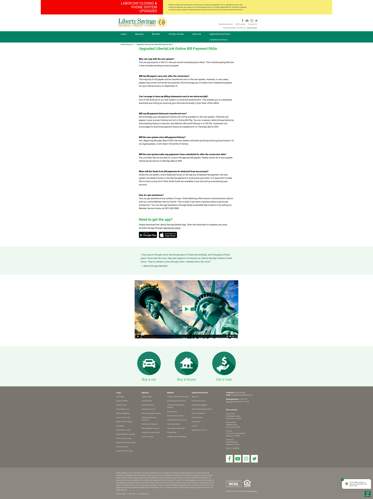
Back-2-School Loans (123, 438)
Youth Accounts (147, 437)
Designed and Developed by (241, 491)
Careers (194, 426)
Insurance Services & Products (178, 397)
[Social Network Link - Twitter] (256, 20)
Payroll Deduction (148, 405)
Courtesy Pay (172, 411)
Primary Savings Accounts (151, 413)
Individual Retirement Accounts (149, 418)
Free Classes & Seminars (176, 428)
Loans (123, 34)
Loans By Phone (122, 401)
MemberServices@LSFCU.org (241, 395)
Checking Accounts (149, 409)
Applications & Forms (220, 34)
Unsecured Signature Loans (126, 442)
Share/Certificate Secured (125, 434)
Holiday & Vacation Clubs (151, 432)
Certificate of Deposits (150, 424)
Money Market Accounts (151, 428)
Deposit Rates (147, 397)
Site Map (132, 494)
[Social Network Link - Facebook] (242, 20)
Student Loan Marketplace (176, 437)
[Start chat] (367, 494)
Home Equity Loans (123, 430)
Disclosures (196, 422)
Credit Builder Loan (122, 409)
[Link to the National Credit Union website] (234, 486)
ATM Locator (240, 24)
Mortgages (120, 426)
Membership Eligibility (199, 405)
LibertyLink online (171, 228)
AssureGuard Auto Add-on (176, 401)
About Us (196, 34)
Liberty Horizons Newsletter (202, 409)
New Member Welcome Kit (177, 420)
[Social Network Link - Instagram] (251, 20)
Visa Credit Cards (122, 447)
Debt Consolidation (123, 413)
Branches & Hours (226, 24)
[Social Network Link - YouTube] (247, 20)
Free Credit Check (173, 424)
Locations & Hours (218, 39)
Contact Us (252, 24)
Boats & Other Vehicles (124, 422)
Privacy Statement (198, 413)
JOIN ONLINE (252, 28)
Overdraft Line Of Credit (124, 451)
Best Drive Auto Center (175, 416)
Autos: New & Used (123, 417)
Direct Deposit (147, 401)
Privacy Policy (121, 494)
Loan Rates (120, 397)
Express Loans (121, 405)
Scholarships (171, 432)
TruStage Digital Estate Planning (175, 406)
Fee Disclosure (197, 417)
